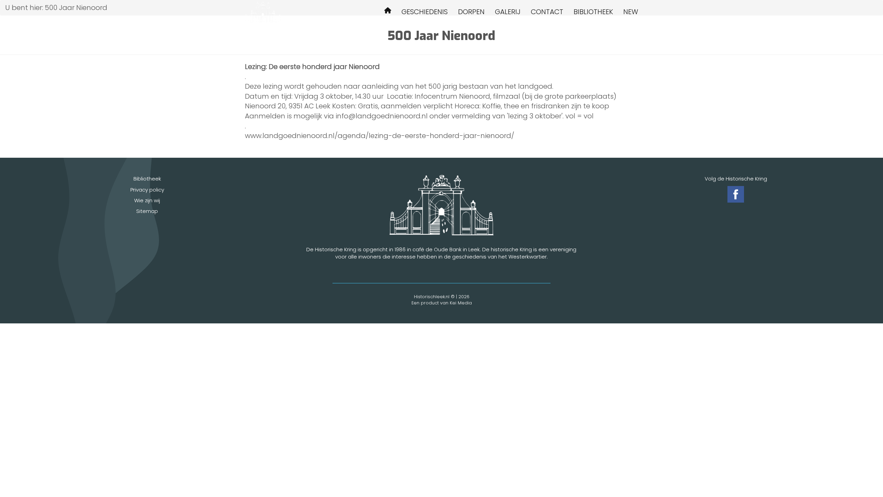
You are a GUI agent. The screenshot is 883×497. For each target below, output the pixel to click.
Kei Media (461, 303)
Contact (547, 12)
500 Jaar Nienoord (387, 11)
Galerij (507, 12)
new (630, 12)
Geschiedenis (424, 12)
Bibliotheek (593, 12)
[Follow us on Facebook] (735, 194)
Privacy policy (147, 189)
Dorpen (471, 12)
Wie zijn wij (147, 200)
